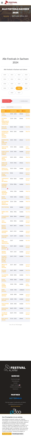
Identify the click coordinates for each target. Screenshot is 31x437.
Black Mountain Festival (4, 247)
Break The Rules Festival (4, 266)
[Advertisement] (15, 37)
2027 (19, 92)
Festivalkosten (15, 381)
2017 (26, 79)
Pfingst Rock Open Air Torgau (5, 153)
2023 (12, 88)
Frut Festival (5, 207)
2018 (5, 83)
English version (15, 385)
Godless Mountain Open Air (4, 193)
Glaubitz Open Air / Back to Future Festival (4, 259)
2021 (26, 83)
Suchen (3, 107)
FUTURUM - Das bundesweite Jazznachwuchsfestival (5, 121)
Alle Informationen (15, 406)
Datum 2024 (13, 111)
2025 (26, 88)
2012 (19, 74)
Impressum (15, 389)
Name (3, 111)
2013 (26, 74)
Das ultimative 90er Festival (5, 242)
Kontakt (15, 383)
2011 (12, 74)
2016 (19, 79)
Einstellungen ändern (17, 433)
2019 (12, 83)
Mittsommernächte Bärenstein (5, 203)
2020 (19, 83)
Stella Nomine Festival (4, 286)
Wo (21, 111)
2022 (5, 88)
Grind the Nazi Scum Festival (4, 164)
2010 (5, 74)
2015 (12, 79)
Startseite (6, 16)
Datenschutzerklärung (15, 387)
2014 (5, 79)
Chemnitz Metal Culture (4, 159)
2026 (12, 92)
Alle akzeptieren (7, 433)
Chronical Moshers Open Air (4, 186)
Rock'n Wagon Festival (4, 227)
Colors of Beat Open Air (4, 314)
